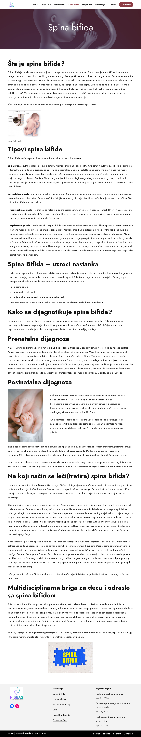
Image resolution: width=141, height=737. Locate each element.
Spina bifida (73, 4)
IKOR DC (43, 733)
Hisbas (35, 4)
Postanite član (60, 720)
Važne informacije (62, 704)
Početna (96, 733)
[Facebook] (12, 706)
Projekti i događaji (62, 715)
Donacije (126, 4)
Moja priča (87, 4)
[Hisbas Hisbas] (11, 4)
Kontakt (112, 4)
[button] (50, 4)
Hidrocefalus (59, 4)
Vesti (55, 709)
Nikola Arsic (32, 733)
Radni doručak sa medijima (109, 694)
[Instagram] (17, 706)
